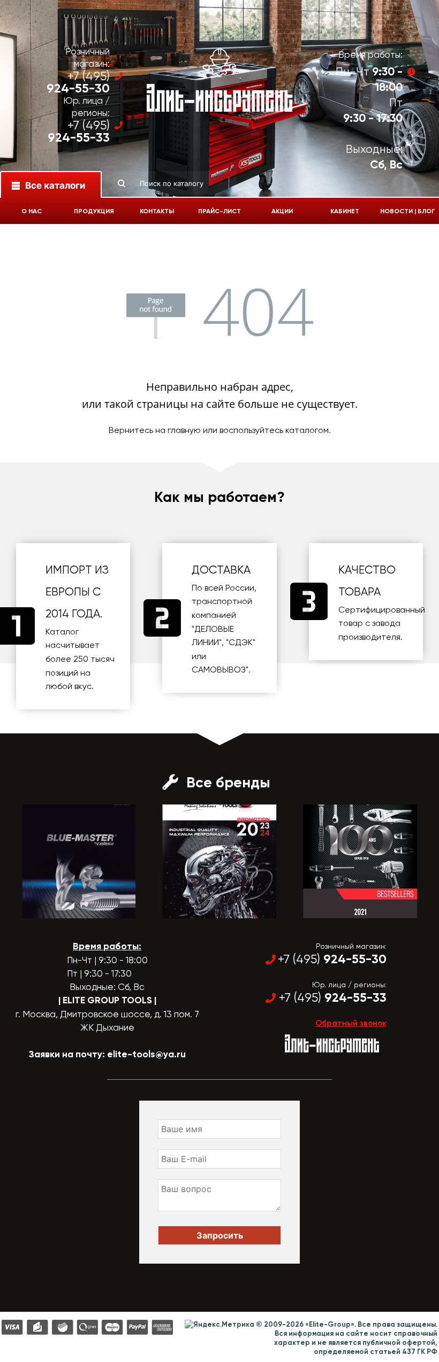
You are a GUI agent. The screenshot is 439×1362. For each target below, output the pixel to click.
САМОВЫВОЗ (219, 669)
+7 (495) (78, 82)
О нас (31, 211)
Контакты (157, 211)
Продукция (94, 211)
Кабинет (344, 211)
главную (184, 430)
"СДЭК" (240, 642)
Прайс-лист (219, 211)
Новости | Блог (407, 211)
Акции (282, 211)
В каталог (69, 908)
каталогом (307, 430)
